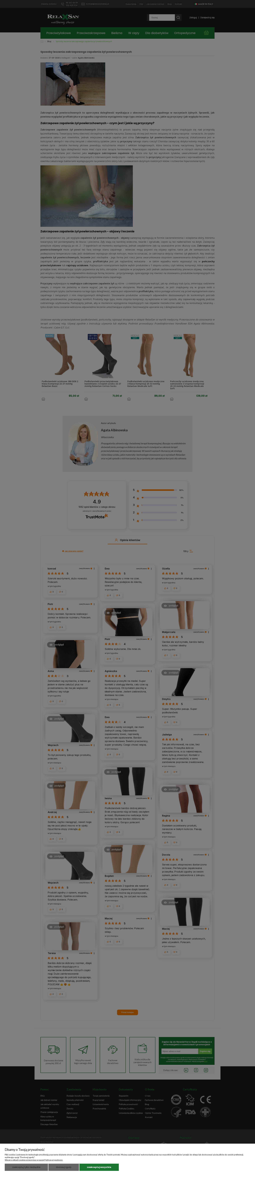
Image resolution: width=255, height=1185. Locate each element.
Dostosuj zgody (63, 1167)
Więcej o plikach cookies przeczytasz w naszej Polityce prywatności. (34, 1160)
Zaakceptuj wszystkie (99, 1167)
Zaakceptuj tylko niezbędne (26, 1167)
